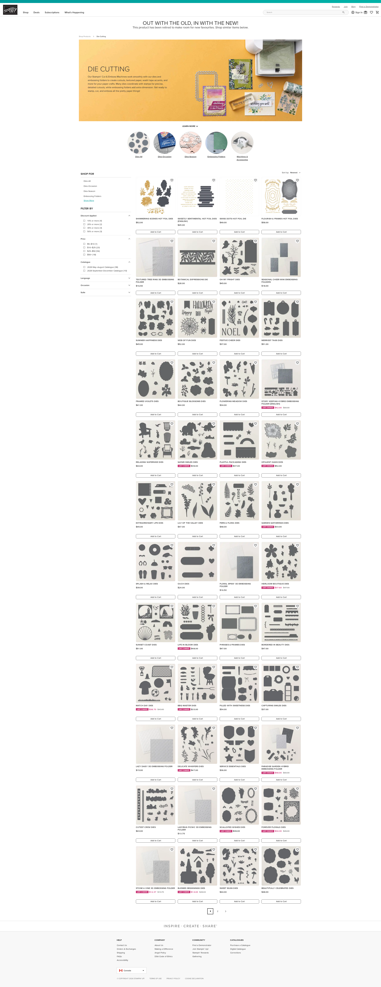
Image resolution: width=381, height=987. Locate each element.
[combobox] (306, 12)
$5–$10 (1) (92, 244)
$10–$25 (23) (93, 247)
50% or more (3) (94, 231)
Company (159, 940)
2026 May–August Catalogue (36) (102, 267)
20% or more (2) (94, 224)
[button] (365, 12)
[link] (371, 12)
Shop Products (85, 36)
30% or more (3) (94, 228)
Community (198, 940)
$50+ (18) (91, 254)
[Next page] (226, 911)
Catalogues (236, 940)
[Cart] (377, 12)
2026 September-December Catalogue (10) (107, 270)
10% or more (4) (94, 220)
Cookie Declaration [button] (194, 978)
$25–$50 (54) (93, 251)
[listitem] (106, 181)
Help (119, 940)
